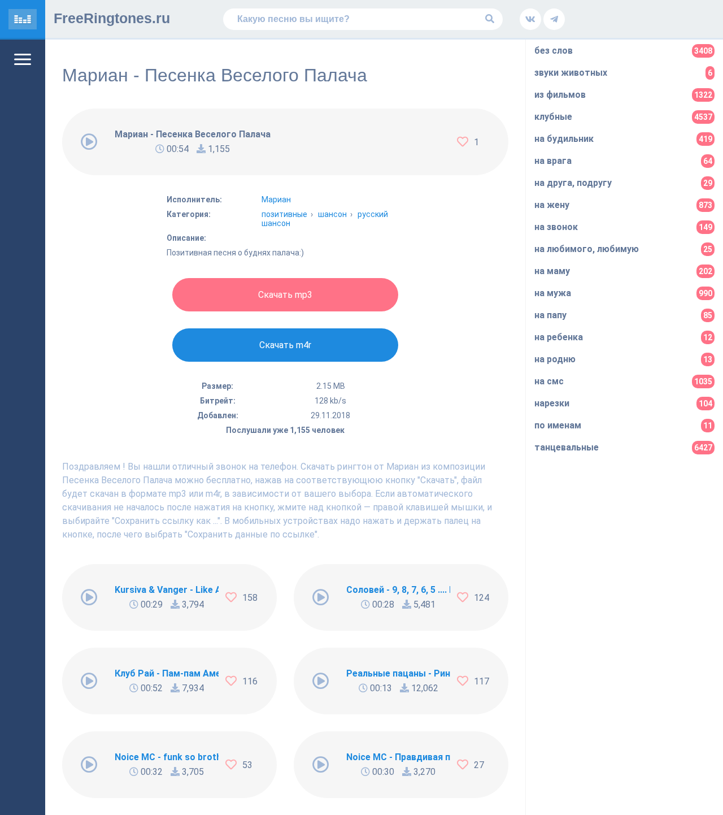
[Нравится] (465, 142)
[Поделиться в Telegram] (554, 19)
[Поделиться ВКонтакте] (530, 19)
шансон (332, 214)
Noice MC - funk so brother (167, 757)
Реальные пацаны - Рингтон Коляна (398, 673)
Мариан (276, 199)
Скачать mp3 (285, 294)
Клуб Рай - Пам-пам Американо (167, 673)
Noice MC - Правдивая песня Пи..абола (398, 757)
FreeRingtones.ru (112, 18)
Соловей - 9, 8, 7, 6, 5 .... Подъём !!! (398, 589)
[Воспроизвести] (89, 141)
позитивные (284, 214)
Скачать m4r (285, 345)
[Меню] (22, 59)
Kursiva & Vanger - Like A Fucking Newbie (167, 589)
